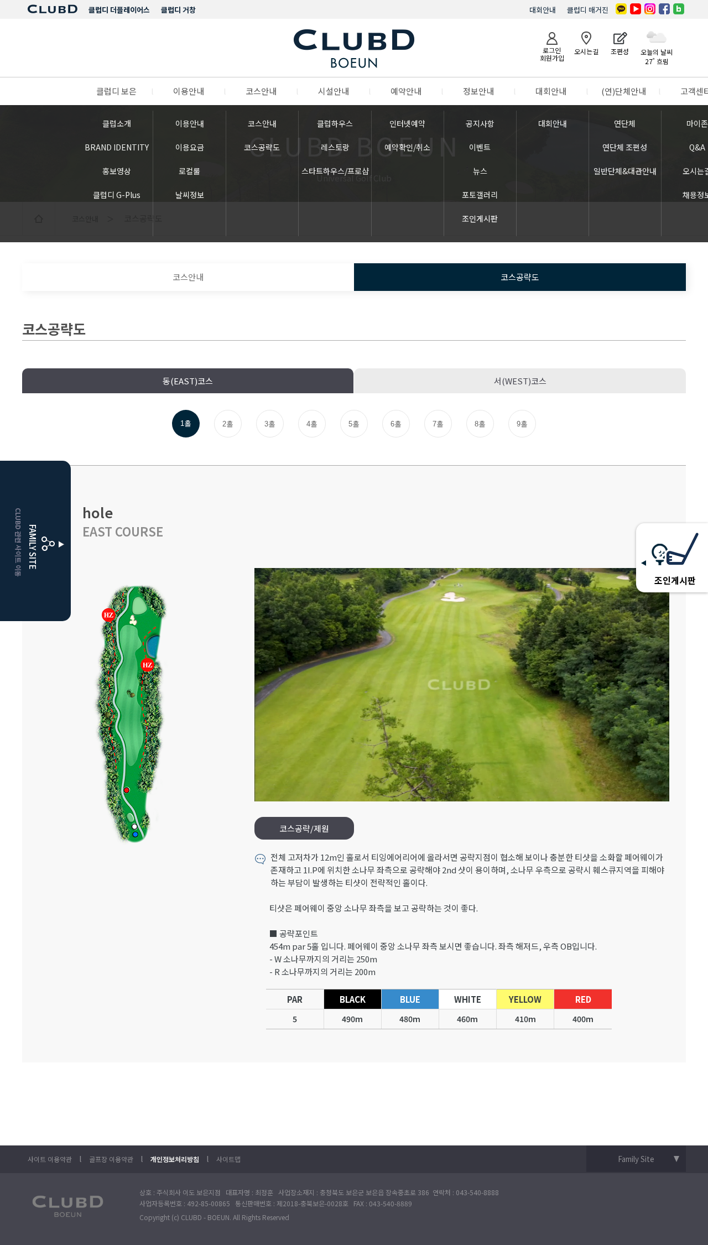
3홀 (269, 424)
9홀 (522, 424)
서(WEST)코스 (520, 381)
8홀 (480, 424)
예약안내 (406, 91)
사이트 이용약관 (50, 1159)
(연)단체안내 (623, 91)
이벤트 (480, 147)
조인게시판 (480, 218)
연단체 (625, 123)
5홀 (354, 424)
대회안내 (542, 9)
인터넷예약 (407, 123)
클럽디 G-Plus (116, 194)
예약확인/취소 (407, 147)
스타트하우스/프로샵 (335, 170)
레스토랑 (335, 147)
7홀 (438, 424)
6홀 (396, 424)
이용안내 (188, 91)
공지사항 (480, 123)
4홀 (311, 424)
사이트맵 (228, 1159)
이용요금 (189, 147)
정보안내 (478, 91)
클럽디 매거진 (587, 9)
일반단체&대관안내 (625, 170)
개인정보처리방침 (174, 1159)
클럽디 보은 (116, 91)
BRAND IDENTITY (117, 147)
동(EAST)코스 (188, 381)
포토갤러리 (480, 194)
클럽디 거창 (178, 9)
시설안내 (333, 91)
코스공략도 (262, 147)
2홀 (227, 424)
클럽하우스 (335, 123)
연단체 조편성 (624, 147)
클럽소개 (116, 123)
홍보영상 (116, 170)
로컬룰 (189, 170)
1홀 (185, 423)
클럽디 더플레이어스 (119, 9)
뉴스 (480, 170)
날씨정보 (189, 194)
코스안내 (261, 91)
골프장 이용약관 (111, 1159)
